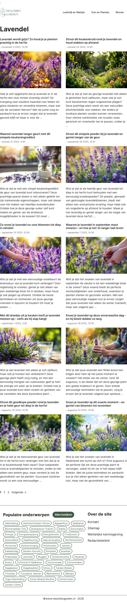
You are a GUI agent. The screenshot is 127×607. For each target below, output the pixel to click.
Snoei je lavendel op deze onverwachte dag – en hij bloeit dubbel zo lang (96, 317)
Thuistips (10, 573)
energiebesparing (28, 534)
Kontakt (93, 522)
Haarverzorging (51, 540)
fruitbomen (71, 534)
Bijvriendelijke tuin (15, 528)
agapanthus (61, 523)
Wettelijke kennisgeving (105, 534)
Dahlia (62, 528)
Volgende (18, 492)
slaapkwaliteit (30, 567)
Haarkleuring (31, 540)
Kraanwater (11, 556)
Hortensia (10, 545)
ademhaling (11, 523)
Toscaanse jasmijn (30, 573)
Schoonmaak (54, 562)
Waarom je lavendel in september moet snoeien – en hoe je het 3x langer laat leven (94, 226)
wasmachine (53, 573)
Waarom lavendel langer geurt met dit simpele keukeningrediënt (25, 135)
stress (46, 567)
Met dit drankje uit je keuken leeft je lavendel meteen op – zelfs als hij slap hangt (30, 317)
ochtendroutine (60, 556)
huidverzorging (29, 545)
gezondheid (11, 540)
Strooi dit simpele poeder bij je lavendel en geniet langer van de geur (94, 135)
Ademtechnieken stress (36, 523)
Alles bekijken (63, 514)
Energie (9, 534)
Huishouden (50, 545)
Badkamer (78, 523)
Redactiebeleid (98, 540)
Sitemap (94, 528)
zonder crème (13, 584)
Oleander (79, 556)
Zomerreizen (66, 579)
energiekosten (51, 534)
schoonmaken (74, 562)
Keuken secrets (32, 551)
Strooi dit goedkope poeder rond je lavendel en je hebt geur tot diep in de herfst (29, 404)
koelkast (65, 551)
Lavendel (28, 556)
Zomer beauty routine (42, 579)
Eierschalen (77, 528)
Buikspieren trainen (42, 528)
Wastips (69, 573)
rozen (8, 562)
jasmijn (66, 545)
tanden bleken (64, 567)
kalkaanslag (11, 551)
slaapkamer (11, 567)
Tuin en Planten (100, 12)
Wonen (120, 12)
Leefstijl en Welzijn (74, 12)
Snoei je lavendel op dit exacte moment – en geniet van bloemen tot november (95, 404)
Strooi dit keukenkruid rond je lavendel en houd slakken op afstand (94, 41)
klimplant (51, 551)
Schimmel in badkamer (29, 562)
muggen (42, 556)
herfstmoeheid (73, 540)
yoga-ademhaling (14, 579)
